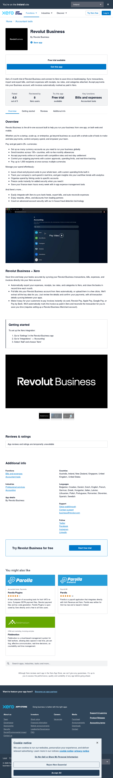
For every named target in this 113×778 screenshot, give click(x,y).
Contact (75, 729)
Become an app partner (46, 691)
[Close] (108, 4)
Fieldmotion (13, 634)
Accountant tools (13, 476)
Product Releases (97, 717)
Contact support (66, 509)
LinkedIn (63, 532)
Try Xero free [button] (92, 13)
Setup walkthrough (67, 506)
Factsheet (76, 719)
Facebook (63, 526)
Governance (8, 722)
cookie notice (67, 750)
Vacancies (58, 719)
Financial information (39, 722)
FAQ (32, 732)
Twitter (62, 523)
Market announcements (40, 725)
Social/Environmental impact (15, 732)
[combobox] (59, 663)
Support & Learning (98, 713)
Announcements (78, 722)
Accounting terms (97, 722)
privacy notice (81, 750)
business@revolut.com (69, 512)
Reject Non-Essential (56, 764)
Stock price (35, 719)
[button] (56, 235)
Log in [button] (106, 13)
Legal (5, 758)
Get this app (56, 66)
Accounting (11, 490)
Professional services (15, 486)
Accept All (56, 772)
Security (7, 729)
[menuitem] (31, 13)
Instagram (63, 529)
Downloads (76, 725)
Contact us (8, 735)
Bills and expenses (14, 473)
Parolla (63, 592)
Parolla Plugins (15, 592)
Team (6, 719)
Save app (38, 42)
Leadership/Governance (40, 729)
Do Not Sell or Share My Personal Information (56, 756)
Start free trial (85, 547)
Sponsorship (9, 725)
